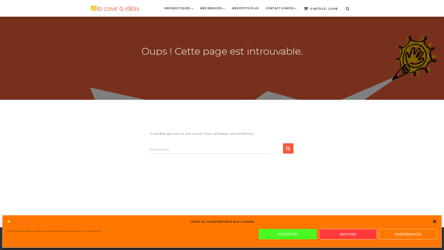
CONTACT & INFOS (279, 8)
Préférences (408, 234)
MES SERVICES (211, 8)
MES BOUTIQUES (177, 8)
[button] (434, 221)
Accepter (287, 234)
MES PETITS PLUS (245, 8)
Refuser (347, 234)
